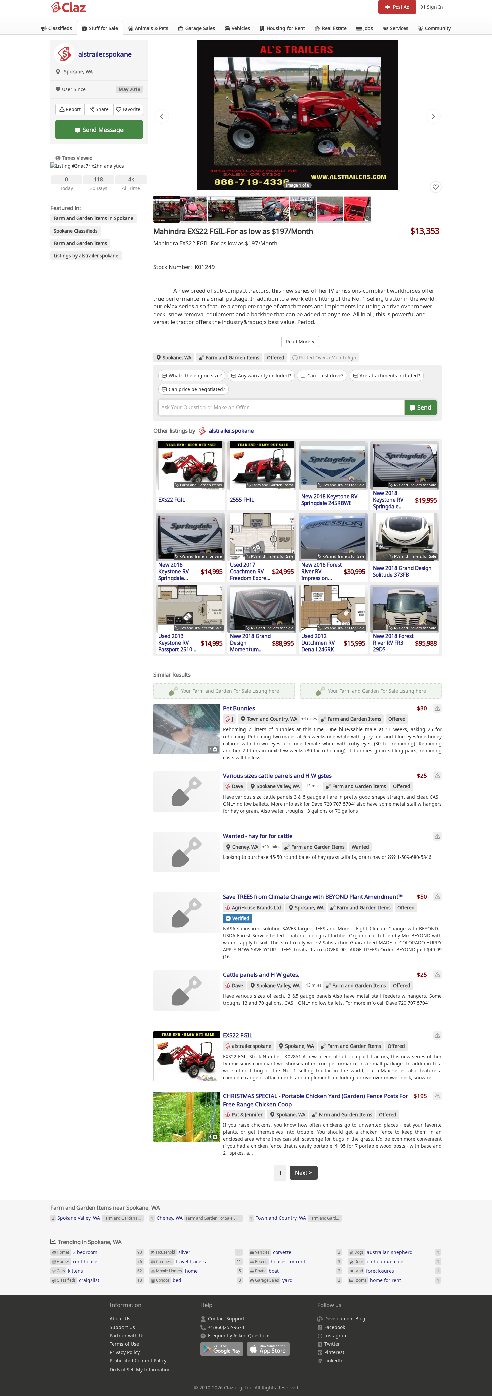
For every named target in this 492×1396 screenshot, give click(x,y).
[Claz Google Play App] (223, 1352)
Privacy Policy (125, 1352)
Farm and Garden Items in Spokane (93, 218)
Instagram (336, 1335)
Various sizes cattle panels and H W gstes (277, 775)
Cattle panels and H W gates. (261, 974)
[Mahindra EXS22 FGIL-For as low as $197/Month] (297, 115)
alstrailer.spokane (105, 54)
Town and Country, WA (272, 719)
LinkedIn (334, 1360)
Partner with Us (127, 1335)
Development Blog (344, 1318)
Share (102, 109)
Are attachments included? (389, 375)
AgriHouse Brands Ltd (256, 907)
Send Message (103, 130)
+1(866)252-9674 (226, 1327)
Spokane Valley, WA (278, 786)
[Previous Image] (162, 116)
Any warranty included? (264, 375)
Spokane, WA (177, 357)
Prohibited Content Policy (138, 1360)
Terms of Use (124, 1344)
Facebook (334, 1327)
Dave (237, 786)
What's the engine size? (194, 375)
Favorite (131, 109)
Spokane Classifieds (76, 231)
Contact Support (226, 1318)
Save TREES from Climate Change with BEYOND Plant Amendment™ (313, 896)
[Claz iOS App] (269, 1352)
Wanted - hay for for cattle (258, 836)
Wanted (360, 847)
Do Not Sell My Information (140, 1369)
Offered (275, 357)
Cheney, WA (245, 847)
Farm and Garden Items (232, 357)
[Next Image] (433, 116)
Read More (300, 341)
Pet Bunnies (239, 708)
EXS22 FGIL (237, 1035)
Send (423, 407)
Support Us (122, 1327)
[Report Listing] (437, 708)
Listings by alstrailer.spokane (86, 255)
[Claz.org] (68, 7)
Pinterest (334, 1352)
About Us (120, 1318)
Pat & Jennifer (247, 1114)
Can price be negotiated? (196, 389)
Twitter (332, 1344)
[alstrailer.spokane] (64, 53)
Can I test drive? (324, 375)
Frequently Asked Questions (239, 1335)
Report (73, 109)
